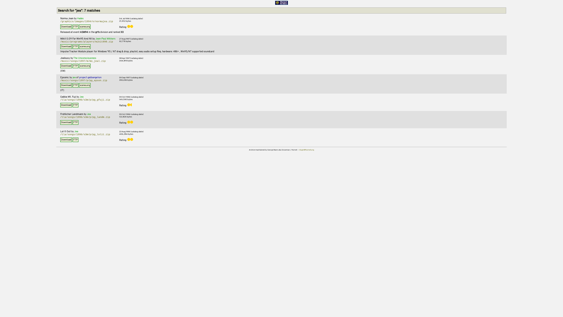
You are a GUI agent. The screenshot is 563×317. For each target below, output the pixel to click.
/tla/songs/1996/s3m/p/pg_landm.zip (85, 117)
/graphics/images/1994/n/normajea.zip (86, 21)
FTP (75, 26)
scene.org (85, 26)
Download (66, 26)
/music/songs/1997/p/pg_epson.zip (83, 80)
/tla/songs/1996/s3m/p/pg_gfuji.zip (85, 100)
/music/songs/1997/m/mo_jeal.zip (83, 61)
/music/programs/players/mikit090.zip (86, 42)
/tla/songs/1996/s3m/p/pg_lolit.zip (85, 134)
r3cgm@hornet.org (306, 150)
